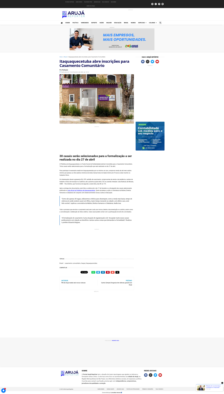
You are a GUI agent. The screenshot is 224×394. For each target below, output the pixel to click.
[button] (160, 22)
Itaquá (83, 263)
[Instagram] (156, 4)
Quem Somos (79, 2)
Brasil (126, 22)
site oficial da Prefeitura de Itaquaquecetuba (81, 190)
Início (61, 57)
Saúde (102, 22)
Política (75, 22)
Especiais (141, 22)
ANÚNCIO (130, 9)
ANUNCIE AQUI (115, 340)
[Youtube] (163, 4)
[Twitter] (159, 4)
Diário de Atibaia (91, 6)
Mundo (133, 22)
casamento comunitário (72, 263)
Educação (117, 22)
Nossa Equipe (110, 389)
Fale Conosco (105, 2)
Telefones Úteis (88, 2)
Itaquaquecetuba (91, 263)
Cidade (67, 22)
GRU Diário (113, 2)
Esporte (94, 22)
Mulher (109, 22)
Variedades (85, 22)
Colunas (152, 22)
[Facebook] (152, 4)
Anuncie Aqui (97, 2)
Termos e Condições (147, 389)
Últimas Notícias (69, 2)
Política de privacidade (133, 389)
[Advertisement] (129, 15)
